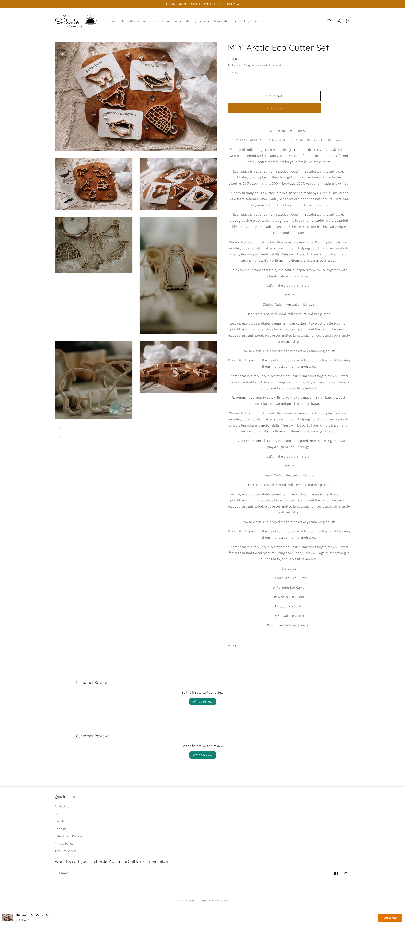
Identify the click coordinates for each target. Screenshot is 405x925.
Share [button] (236, 646)
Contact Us (62, 806)
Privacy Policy (64, 843)
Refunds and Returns (68, 836)
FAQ (57, 814)
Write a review (202, 701)
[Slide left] (59, 427)
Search (59, 821)
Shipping (249, 65)
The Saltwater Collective (197, 900)
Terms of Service (66, 851)
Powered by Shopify (218, 900)
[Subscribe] (126, 873)
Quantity (233, 72)
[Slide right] (59, 437)
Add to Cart (390, 917)
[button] (137, 21)
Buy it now (274, 108)
